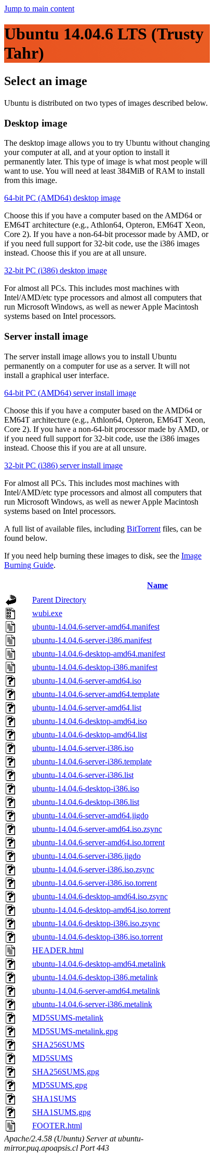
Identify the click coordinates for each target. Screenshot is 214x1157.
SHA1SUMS (54, 1098)
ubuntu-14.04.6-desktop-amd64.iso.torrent (101, 909)
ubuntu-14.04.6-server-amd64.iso (86, 680)
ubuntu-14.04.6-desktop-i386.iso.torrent (97, 936)
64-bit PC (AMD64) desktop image (62, 197)
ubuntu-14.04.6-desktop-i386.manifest (94, 667)
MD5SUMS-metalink (67, 1017)
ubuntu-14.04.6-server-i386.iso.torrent (94, 883)
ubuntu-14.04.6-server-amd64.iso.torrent (98, 842)
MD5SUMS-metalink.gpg (75, 1031)
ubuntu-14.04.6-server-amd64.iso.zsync (97, 829)
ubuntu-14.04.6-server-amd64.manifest (95, 626)
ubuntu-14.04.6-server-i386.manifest (92, 640)
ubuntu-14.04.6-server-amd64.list (86, 707)
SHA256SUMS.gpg (65, 1071)
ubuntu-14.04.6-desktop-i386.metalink (95, 977)
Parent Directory (59, 599)
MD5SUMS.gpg (59, 1085)
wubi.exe (47, 613)
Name (157, 585)
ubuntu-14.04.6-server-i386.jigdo (86, 856)
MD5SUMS (52, 1058)
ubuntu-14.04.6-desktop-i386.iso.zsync (96, 923)
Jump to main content (39, 8)
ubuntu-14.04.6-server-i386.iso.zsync (93, 869)
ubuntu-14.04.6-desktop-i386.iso (85, 788)
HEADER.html (58, 950)
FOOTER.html (57, 1125)
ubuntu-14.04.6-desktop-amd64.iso (89, 721)
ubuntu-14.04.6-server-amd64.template (95, 694)
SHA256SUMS (58, 1044)
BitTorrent (143, 528)
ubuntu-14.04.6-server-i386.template (92, 761)
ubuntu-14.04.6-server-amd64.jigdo (90, 815)
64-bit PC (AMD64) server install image (70, 392)
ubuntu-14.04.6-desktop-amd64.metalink (99, 963)
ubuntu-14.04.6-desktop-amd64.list (89, 734)
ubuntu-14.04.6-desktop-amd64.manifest (98, 653)
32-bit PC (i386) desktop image (55, 270)
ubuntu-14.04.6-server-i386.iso (82, 748)
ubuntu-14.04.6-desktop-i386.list (85, 802)
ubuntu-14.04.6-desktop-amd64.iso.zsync (100, 896)
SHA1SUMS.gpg (61, 1112)
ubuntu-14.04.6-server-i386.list (82, 775)
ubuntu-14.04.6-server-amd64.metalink (96, 990)
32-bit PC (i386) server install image (63, 465)
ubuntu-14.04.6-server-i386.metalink (92, 1004)
